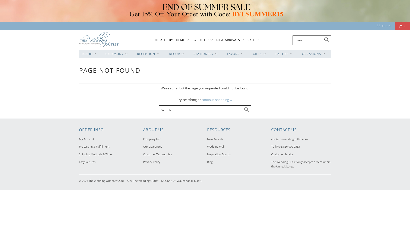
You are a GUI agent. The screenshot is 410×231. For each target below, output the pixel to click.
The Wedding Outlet (101, 181)
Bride (87, 54)
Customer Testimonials (157, 154)
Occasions (311, 54)
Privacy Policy (151, 162)
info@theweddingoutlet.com (289, 139)
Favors (233, 54)
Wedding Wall (215, 146)
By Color (201, 40)
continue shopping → (217, 100)
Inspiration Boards (219, 154)
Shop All (158, 40)
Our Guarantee (152, 146)
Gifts (257, 54)
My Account (86, 139)
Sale (251, 40)
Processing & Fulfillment (94, 146)
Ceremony (114, 54)
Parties (281, 54)
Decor (174, 54)
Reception (146, 54)
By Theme (177, 40)
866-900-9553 (291, 146)
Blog (210, 162)
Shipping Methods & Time (95, 154)
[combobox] (312, 40)
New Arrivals (228, 40)
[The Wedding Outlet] (99, 40)
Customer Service (282, 154)
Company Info (152, 139)
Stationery (203, 54)
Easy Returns (87, 162)
